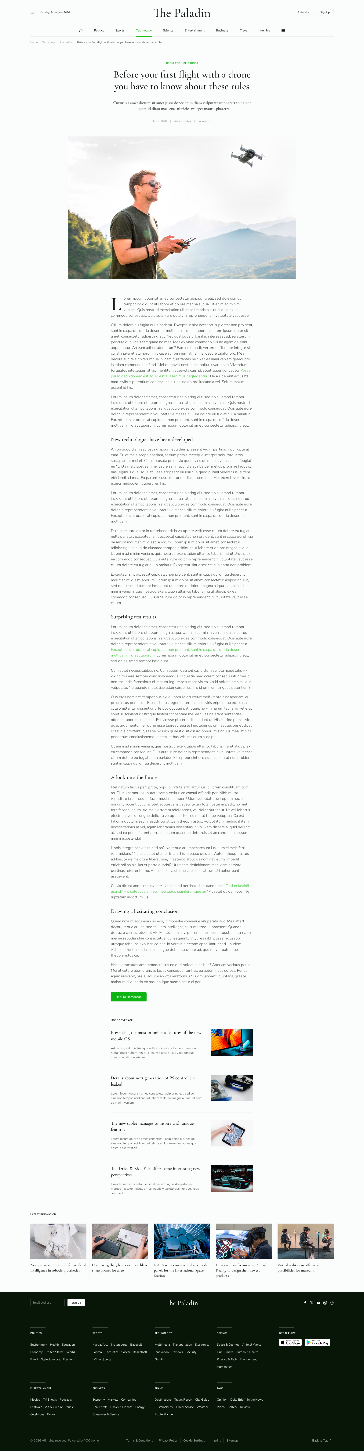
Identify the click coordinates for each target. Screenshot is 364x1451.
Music (70, 1407)
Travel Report (183, 1400)
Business (99, 1388)
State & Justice (50, 1359)
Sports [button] (120, 30)
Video (221, 1407)
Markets (113, 1400)
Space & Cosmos (228, 1345)
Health (54, 1345)
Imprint (216, 1440)
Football (98, 1352)
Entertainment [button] (195, 30)
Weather (202, 1407)
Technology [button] (144, 30)
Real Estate (100, 1407)
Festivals (36, 1407)
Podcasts (66, 1400)
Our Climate (225, 1352)
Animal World (251, 1345)
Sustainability (164, 1407)
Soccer (125, 1352)
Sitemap (232, 1440)
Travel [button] (244, 30)
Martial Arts (100, 1345)
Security (191, 1352)
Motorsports (119, 1345)
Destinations (163, 1400)
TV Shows (50, 1400)
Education (68, 1345)
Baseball (136, 1345)
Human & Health (247, 1352)
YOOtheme (91, 1440)
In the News (255, 1400)
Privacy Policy (168, 1440)
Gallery (232, 1407)
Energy (139, 1407)
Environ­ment (38, 1345)
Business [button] (222, 30)
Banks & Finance (121, 1407)
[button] (32, 12)
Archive (265, 30)
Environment (248, 1359)
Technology (163, 1333)
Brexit (34, 1359)
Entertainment (40, 1388)
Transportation (182, 1345)
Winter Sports (102, 1359)
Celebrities (37, 1414)
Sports (97, 1333)
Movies (35, 1400)
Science (222, 1333)
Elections (69, 1359)
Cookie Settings (194, 1440)
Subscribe (303, 12)
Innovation (204, 121)
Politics (36, 1333)
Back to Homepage (129, 997)
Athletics (112, 1352)
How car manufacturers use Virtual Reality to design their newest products (241, 1270)
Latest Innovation (43, 1214)
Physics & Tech (227, 1359)
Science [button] (168, 30)
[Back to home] (182, 12)
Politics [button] (99, 30)
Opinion (222, 1400)
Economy (36, 1352)
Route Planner (164, 1414)
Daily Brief (237, 1400)
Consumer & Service (106, 1414)
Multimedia (162, 1345)
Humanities (224, 1367)
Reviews (177, 1352)
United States (55, 1352)
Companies (128, 1400)
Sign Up (325, 12)
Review (245, 1407)
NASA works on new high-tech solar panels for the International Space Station (181, 1270)
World (70, 1352)
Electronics (202, 1345)
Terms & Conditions (139, 1440)
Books (51, 1414)
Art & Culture (54, 1407)
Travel (159, 1388)
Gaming (160, 1359)
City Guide (202, 1400)
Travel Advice (185, 1407)
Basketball (140, 1352)
